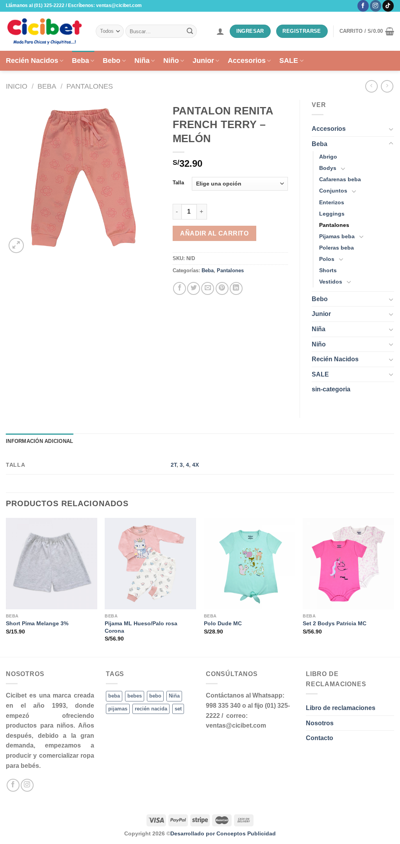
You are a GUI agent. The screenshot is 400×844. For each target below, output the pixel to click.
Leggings (332, 214)
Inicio (16, 86)
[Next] (394, 586)
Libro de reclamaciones (340, 708)
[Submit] (189, 31)
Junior (203, 60)
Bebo (111, 60)
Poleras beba (336, 247)
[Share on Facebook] (179, 288)
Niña (142, 60)
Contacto (319, 738)
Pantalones (89, 86)
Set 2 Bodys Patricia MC (334, 623)
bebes (134, 696)
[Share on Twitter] (193, 288)
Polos (326, 259)
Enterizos (331, 202)
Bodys (327, 168)
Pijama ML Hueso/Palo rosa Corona (141, 627)
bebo (155, 696)
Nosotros (320, 723)
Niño (171, 60)
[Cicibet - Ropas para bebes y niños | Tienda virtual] (45, 31)
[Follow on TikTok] (388, 6)
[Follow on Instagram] (375, 6)
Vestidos (330, 281)
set (178, 709)
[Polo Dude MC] (249, 563)
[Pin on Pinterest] (222, 288)
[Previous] (6, 586)
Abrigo (328, 156)
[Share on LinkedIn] (236, 288)
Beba (80, 60)
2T (174, 465)
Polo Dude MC (223, 623)
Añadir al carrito (214, 233)
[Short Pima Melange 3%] (51, 563)
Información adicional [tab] (39, 441)
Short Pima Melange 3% (37, 623)
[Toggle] (391, 129)
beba (114, 696)
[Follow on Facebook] (363, 6)
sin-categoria (331, 389)
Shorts (328, 270)
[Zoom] (16, 245)
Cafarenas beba (340, 179)
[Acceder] (220, 31)
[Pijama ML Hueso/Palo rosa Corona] (150, 563)
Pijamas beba (337, 236)
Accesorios (247, 60)
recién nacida (151, 709)
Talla (178, 183)
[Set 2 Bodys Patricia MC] (348, 563)
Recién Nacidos (32, 60)
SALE (288, 60)
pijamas (117, 709)
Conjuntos (333, 190)
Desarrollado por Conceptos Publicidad (223, 833)
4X (195, 465)
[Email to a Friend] (207, 288)
